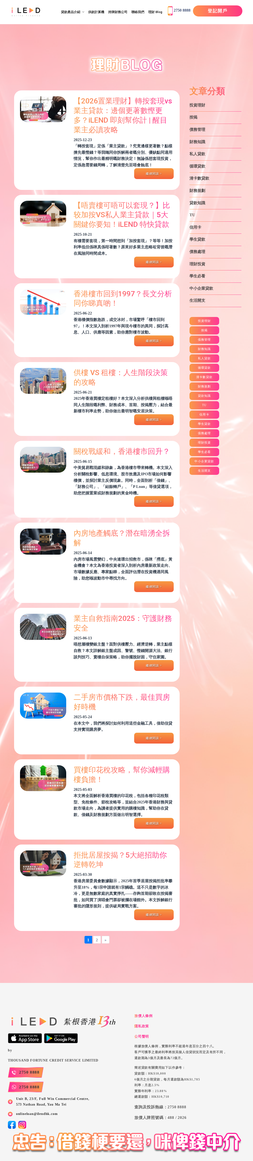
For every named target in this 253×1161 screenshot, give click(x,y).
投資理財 (197, 105)
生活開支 (197, 300)
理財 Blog (155, 12)
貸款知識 (197, 203)
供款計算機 (96, 12)
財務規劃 (197, 190)
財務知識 (197, 142)
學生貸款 (197, 239)
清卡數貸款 (199, 178)
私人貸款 (197, 154)
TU (192, 215)
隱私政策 (141, 1026)
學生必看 (197, 276)
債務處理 (197, 251)
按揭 (193, 117)
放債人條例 (143, 1016)
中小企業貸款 (201, 288)
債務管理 (197, 129)
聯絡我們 (137, 12)
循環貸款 (197, 166)
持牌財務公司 (117, 12)
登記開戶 (218, 10)
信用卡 (195, 227)
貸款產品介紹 (70, 12)
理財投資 (197, 264)
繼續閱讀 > (154, 173)
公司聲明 (141, 1036)
